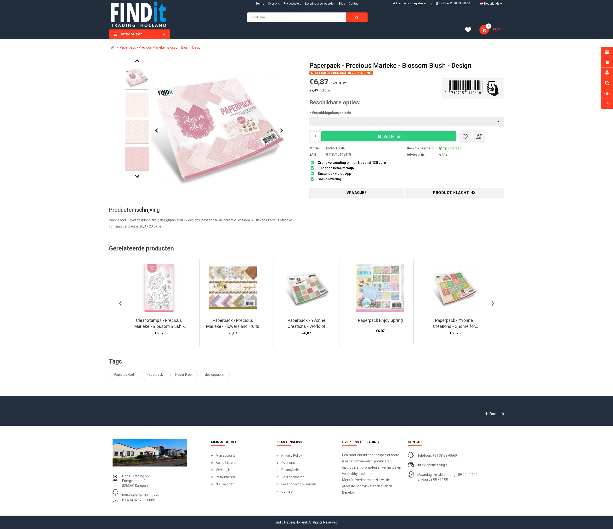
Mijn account (225, 455)
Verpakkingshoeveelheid (331, 113)
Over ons (274, 3)
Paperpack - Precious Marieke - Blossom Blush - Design (161, 47)
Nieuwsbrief (225, 484)
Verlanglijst (224, 470)
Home (260, 3)
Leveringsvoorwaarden (320, 3)
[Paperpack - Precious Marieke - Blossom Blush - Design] (219, 130)
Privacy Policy (291, 455)
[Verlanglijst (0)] (470, 30)
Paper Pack (184, 374)
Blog (342, 3)
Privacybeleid (292, 3)
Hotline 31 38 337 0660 (454, 3)
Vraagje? (356, 192)
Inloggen (402, 3)
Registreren (419, 3)
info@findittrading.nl (432, 465)
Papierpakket (124, 374)
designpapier (215, 374)
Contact (287, 491)
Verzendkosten (293, 477)
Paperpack (155, 374)
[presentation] (156, 131)
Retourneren (225, 477)
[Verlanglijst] (465, 136)
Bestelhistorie (226, 463)
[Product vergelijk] (479, 136)
